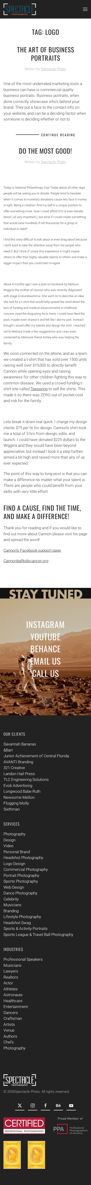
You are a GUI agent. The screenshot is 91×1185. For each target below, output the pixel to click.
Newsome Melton (19, 797)
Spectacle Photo (53, 69)
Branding (11, 911)
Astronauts (13, 994)
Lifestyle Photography (22, 916)
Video (9, 845)
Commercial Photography (26, 869)
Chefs (9, 1042)
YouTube (45, 636)
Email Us (45, 661)
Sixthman (12, 809)
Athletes (11, 989)
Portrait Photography (21, 875)
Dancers (11, 1012)
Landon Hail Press (19, 773)
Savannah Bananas (20, 744)
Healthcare (13, 1000)
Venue (9, 1030)
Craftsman (13, 1018)
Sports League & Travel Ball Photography (38, 934)
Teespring (39, 389)
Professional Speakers (23, 959)
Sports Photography (21, 881)
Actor (8, 983)
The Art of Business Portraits (45, 54)
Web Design (14, 887)
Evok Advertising (18, 785)
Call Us (45, 673)
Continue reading (58, 134)
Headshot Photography (23, 857)
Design (9, 840)
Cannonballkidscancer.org (26, 560)
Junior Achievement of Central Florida (36, 756)
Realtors (11, 977)
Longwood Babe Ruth (22, 791)
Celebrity (11, 899)
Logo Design (14, 863)
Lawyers (11, 971)
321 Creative (14, 767)
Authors (10, 1036)
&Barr (8, 750)
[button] (85, 9)
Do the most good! (45, 150)
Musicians (12, 905)
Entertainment (16, 1006)
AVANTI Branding (18, 762)
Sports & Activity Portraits (26, 928)
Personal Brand (17, 851)
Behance (45, 648)
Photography (14, 834)
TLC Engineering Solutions (26, 779)
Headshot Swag (17, 922)
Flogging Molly (16, 803)
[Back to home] (20, 9)
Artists (9, 1024)
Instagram (45, 624)
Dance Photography (20, 893)
